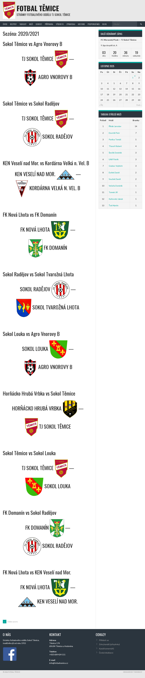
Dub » (139, 105)
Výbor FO (60, 24)
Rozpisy (13, 24)
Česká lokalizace (106, 652)
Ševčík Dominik (115, 152)
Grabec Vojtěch (116, 166)
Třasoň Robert (115, 146)
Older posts (11, 621)
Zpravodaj (70, 24)
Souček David (115, 179)
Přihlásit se (104, 640)
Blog (104, 24)
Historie (81, 24)
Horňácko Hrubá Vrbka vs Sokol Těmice (39, 393)
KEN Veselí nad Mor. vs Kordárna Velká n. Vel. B (46, 163)
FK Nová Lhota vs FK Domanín (29, 214)
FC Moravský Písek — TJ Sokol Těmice (118, 40)
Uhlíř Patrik (114, 159)
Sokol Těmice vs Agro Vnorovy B (32, 43)
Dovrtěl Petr (114, 133)
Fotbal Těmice (38, 8)
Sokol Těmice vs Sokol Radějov (31, 103)
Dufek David (114, 172)
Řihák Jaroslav (115, 126)
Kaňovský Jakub (116, 199)
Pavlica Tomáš (115, 139)
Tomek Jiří (113, 192)
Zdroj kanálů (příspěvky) (109, 644)
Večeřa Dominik (115, 186)
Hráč (111, 120)
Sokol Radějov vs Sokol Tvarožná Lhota (38, 274)
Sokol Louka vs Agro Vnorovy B (31, 333)
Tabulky (22, 24)
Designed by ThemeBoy (132, 672)
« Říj (101, 105)
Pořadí (103, 120)
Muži (31, 24)
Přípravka (49, 24)
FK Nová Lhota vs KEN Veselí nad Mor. (37, 572)
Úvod (5, 24)
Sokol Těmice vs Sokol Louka (29, 453)
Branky (136, 120)
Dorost (39, 24)
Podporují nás (94, 24)
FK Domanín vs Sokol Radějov (29, 512)
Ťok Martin (113, 205)
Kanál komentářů (106, 648)
